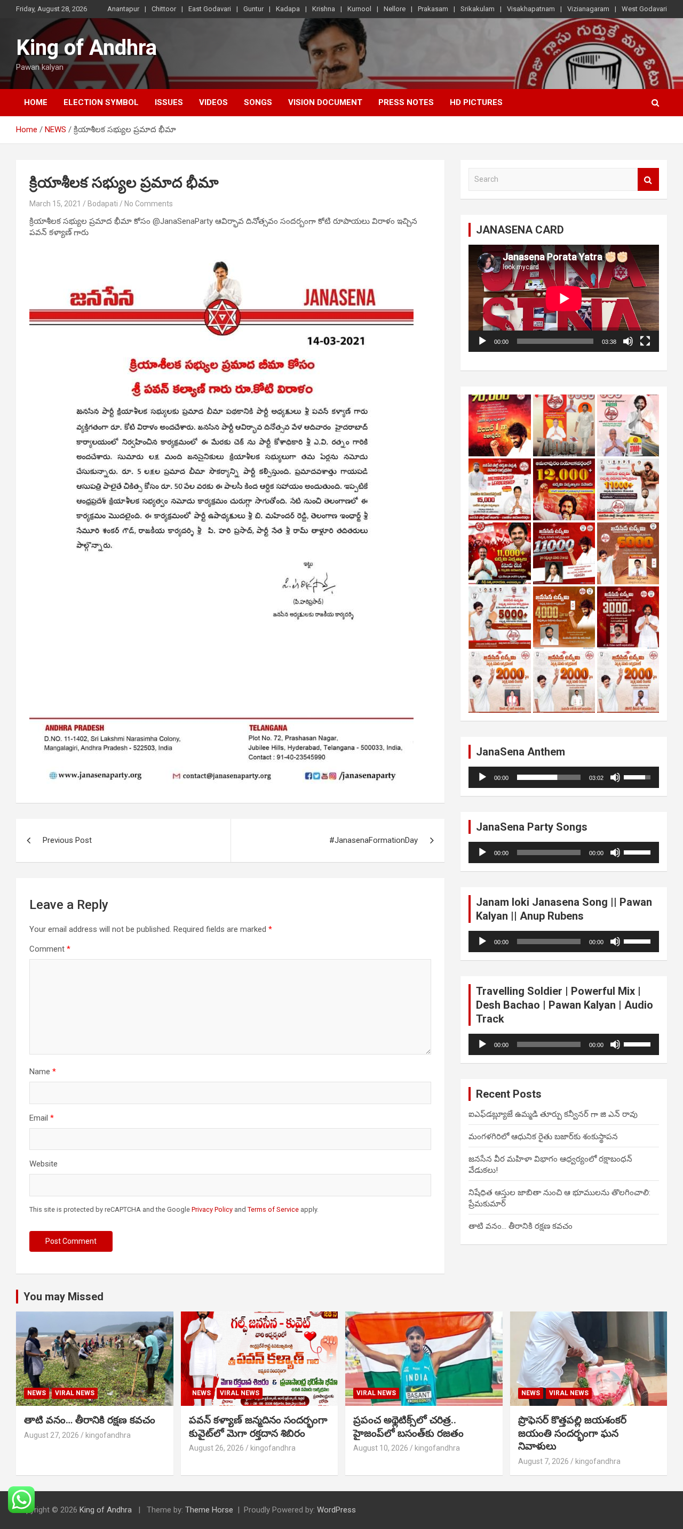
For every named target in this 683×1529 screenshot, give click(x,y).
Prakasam (433, 9)
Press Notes (406, 102)
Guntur (253, 9)
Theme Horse (209, 1510)
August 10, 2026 (380, 1448)
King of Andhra (86, 47)
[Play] (482, 341)
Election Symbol (101, 102)
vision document (325, 102)
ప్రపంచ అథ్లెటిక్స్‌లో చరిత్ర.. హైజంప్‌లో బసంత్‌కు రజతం (408, 1426)
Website (43, 1164)
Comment (49, 949)
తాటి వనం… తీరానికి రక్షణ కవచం (520, 1226)
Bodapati (103, 203)
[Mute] (628, 341)
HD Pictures (476, 102)
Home (35, 102)
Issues (169, 102)
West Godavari (644, 9)
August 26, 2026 (216, 1448)
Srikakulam (477, 9)
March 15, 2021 (55, 203)
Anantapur (123, 9)
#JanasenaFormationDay (373, 840)
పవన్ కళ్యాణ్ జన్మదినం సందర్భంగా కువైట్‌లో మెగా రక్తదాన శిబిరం (258, 1426)
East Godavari (209, 9)
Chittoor (164, 9)
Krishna (323, 9)
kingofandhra (108, 1435)
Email (41, 1118)
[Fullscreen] (645, 341)
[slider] (549, 777)
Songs (258, 102)
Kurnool (359, 9)
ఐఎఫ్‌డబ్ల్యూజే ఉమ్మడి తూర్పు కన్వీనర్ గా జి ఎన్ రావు (553, 1114)
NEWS (36, 1393)
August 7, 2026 (543, 1461)
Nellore (395, 9)
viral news (74, 1393)
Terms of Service (273, 1209)
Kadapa (288, 9)
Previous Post (67, 840)
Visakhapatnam (531, 9)
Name (42, 1071)
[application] (563, 298)
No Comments (148, 203)
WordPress (336, 1510)
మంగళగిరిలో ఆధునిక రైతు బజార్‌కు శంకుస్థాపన (543, 1136)
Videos (213, 102)
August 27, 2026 (51, 1435)
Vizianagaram (588, 9)
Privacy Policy (212, 1209)
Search (648, 179)
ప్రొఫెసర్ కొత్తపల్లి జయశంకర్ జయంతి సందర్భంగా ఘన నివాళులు (572, 1433)
